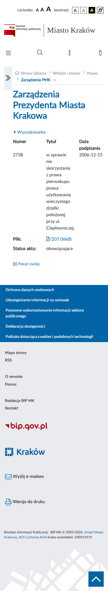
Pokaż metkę (29, 264)
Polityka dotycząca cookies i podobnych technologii (49, 337)
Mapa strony (16, 353)
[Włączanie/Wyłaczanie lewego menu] (8, 78)
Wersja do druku (28, 502)
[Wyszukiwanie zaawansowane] (40, 52)
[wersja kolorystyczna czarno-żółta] (92, 10)
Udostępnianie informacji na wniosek (37, 300)
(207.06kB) (60, 239)
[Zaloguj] (101, 54)
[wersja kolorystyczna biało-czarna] (83, 10)
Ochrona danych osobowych (30, 290)
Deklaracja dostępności (25, 326)
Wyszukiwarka (31, 132)
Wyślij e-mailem (28, 476)
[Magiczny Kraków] (54, 455)
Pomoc (11, 384)
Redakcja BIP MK (19, 401)
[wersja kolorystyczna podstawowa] (75, 10)
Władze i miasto (66, 73)
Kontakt (11, 408)
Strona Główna (33, 73)
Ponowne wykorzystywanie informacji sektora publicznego (45, 313)
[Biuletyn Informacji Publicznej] (54, 429)
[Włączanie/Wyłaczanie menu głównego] (8, 53)
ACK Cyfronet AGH (33, 537)
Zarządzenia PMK (35, 80)
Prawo (92, 73)
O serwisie (13, 377)
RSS (8, 360)
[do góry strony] (96, 579)
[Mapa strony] (70, 54)
